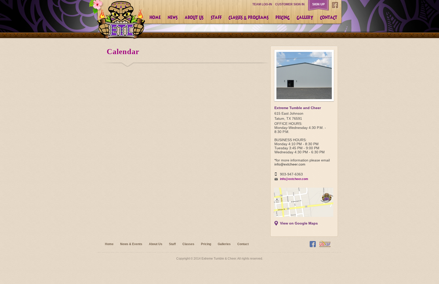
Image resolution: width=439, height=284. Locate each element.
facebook (335, 6)
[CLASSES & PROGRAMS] (248, 18)
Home (109, 244)
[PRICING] (282, 18)
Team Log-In (262, 4)
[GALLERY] (304, 18)
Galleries (224, 244)
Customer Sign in (290, 4)
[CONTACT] (328, 18)
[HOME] (155, 18)
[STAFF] (216, 18)
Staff (172, 244)
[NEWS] (172, 18)
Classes (188, 244)
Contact (243, 244)
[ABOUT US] (194, 18)
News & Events (131, 244)
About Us (155, 244)
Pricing (206, 244)
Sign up (318, 4)
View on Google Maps (299, 223)
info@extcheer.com (289, 164)
